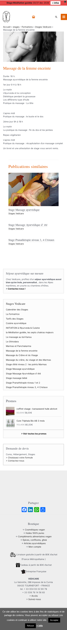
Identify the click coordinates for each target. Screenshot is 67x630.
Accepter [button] (54, 620)
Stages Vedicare (16, 213)
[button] (56, 17)
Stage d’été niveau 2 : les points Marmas (26, 364)
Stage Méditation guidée (19, 3)
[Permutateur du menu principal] (64, 17)
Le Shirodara (12, 341)
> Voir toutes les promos (33, 433)
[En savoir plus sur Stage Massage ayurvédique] (33, 189)
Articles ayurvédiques (35, 543)
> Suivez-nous (33, 599)
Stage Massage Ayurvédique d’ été (27, 225)
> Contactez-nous (15, 460)
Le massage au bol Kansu (19, 337)
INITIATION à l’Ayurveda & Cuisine (23, 328)
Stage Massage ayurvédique (24, 210)
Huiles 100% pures (35, 533)
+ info (39, 625)
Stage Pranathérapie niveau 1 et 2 (23, 382)
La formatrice (12, 314)
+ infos (55, 3)
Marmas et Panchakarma (18, 346)
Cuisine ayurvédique (16, 323)
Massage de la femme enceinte (21, 350)
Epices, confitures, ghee (35, 540)
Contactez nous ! (16, 289)
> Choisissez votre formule (19, 457)
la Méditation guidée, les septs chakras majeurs (29, 332)
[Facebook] (24, 510)
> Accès (33, 596)
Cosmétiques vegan (35, 529)
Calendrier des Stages (17, 309)
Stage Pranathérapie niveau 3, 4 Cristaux (31, 240)
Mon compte (35, 547)
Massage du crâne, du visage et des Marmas (28, 360)
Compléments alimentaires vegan (35, 536)
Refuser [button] (30, 626)
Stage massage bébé (16, 378)
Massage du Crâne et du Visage (22, 355)
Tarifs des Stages (14, 318)
